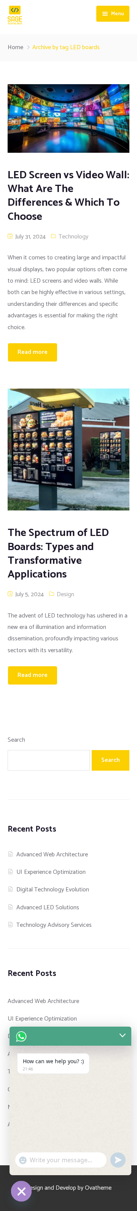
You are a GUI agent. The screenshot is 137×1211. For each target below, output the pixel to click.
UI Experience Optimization (51, 872)
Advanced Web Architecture (52, 854)
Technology (73, 237)
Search (16, 740)
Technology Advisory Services (54, 925)
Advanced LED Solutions (47, 907)
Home (15, 47)
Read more (33, 352)
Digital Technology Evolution (52, 890)
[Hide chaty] (21, 1191)
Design (65, 594)
